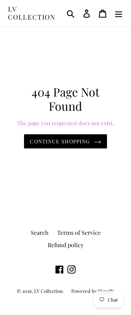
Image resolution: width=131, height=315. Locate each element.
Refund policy (66, 245)
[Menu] (119, 13)
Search (39, 232)
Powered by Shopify (92, 291)
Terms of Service (79, 232)
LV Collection (32, 13)
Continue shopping (60, 141)
